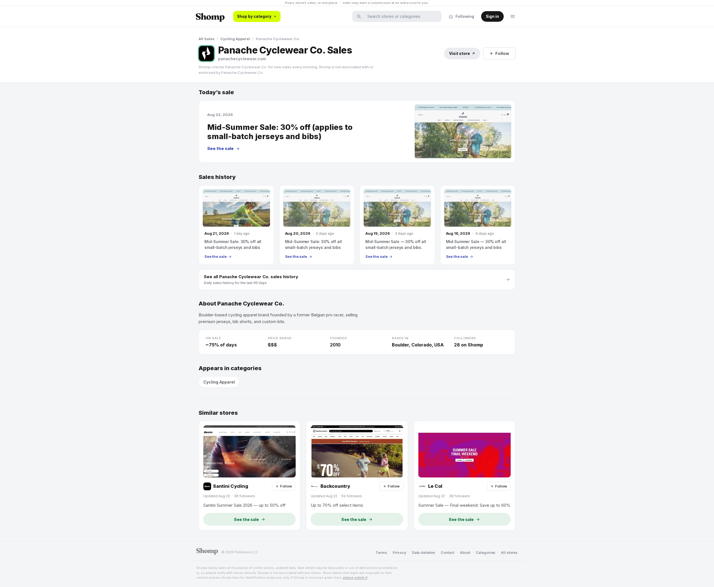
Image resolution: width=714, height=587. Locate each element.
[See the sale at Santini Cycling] (249, 475)
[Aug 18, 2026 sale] (477, 225)
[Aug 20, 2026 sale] (316, 225)
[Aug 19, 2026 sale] (397, 225)
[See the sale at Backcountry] (356, 475)
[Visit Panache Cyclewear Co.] (206, 53)
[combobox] (400, 16)
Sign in (492, 16)
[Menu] (512, 16)
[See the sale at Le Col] (464, 475)
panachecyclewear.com (242, 58)
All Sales (206, 39)
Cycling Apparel (235, 39)
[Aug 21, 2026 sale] (236, 225)
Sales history (217, 177)
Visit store (459, 53)
